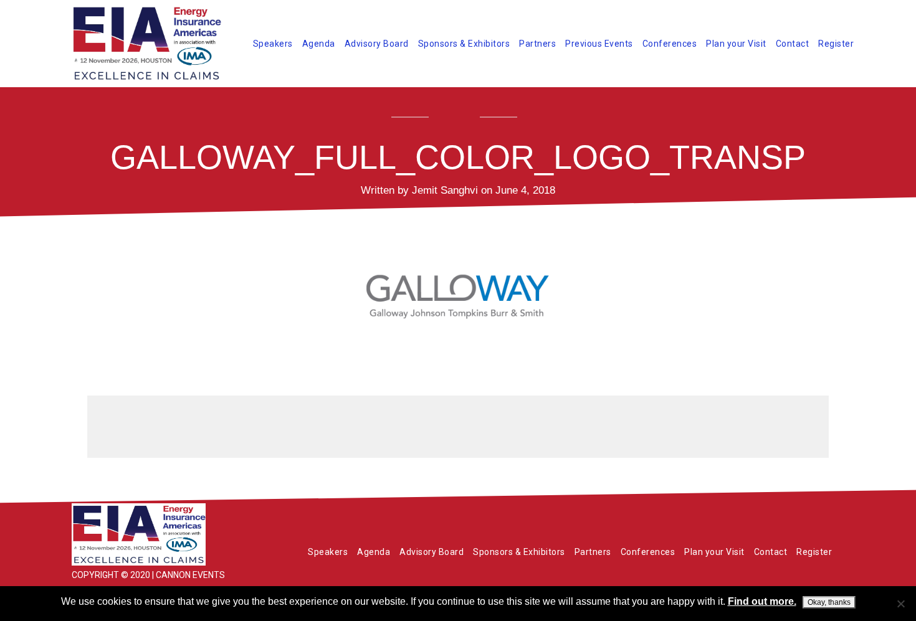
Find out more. (762, 601)
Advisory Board (377, 44)
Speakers (273, 44)
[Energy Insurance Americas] (165, 534)
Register (836, 44)
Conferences (669, 44)
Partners (537, 44)
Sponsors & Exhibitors (464, 44)
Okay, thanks (829, 602)
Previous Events (599, 44)
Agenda (318, 44)
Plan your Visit (736, 44)
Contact (792, 44)
